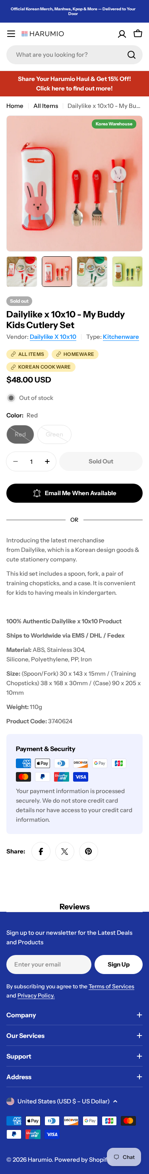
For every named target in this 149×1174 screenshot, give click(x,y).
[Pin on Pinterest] (88, 851)
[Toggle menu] (11, 33)
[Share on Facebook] (40, 851)
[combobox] (74, 54)
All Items (45, 106)
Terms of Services (111, 986)
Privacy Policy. (36, 995)
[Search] (131, 55)
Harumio (40, 1159)
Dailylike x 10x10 (53, 336)
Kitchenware (121, 336)
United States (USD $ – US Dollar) (63, 1101)
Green (59, 437)
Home (14, 106)
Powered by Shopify (82, 1159)
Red (24, 437)
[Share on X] (64, 851)
